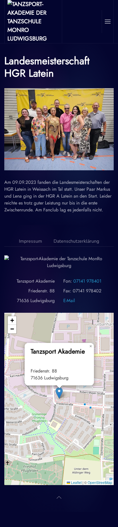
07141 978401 (87, 281)
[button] (107, 21)
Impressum (30, 241)
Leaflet (76, 482)
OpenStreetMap (100, 482)
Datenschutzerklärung (76, 241)
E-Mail (69, 300)
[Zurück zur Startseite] (33, 21)
